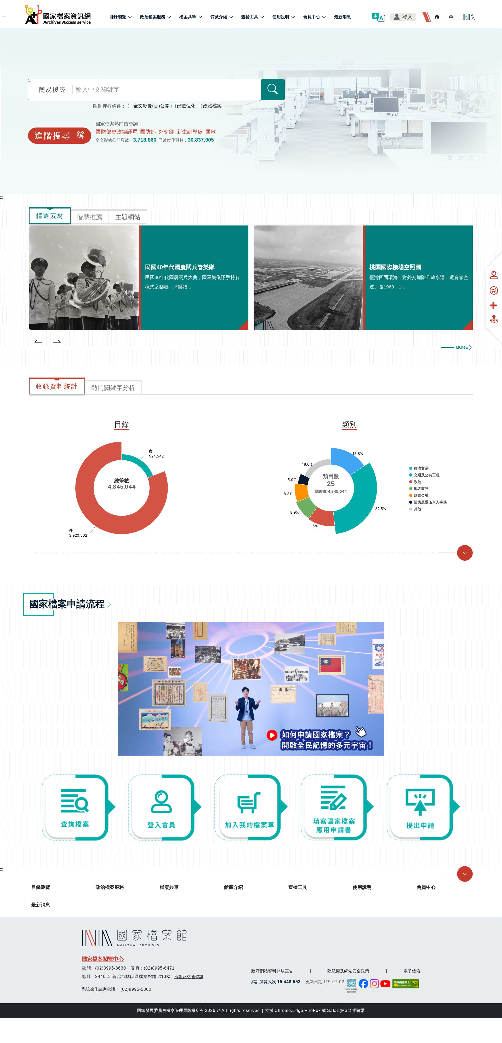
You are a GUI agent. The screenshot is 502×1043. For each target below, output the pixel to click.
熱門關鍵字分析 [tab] (113, 387)
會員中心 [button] (311, 17)
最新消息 (342, 17)
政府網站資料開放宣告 (272, 971)
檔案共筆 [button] (187, 17)
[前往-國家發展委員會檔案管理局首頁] (351, 985)
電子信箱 (411, 971)
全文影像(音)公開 (151, 105)
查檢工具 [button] (249, 17)
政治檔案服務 (110, 887)
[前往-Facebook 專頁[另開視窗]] (363, 984)
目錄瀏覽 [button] (117, 17)
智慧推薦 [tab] (89, 217)
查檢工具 (297, 887)
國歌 (211, 132)
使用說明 (362, 887)
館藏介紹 (233, 887)
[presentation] (38, 342)
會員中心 (426, 887)
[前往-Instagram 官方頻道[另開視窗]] (374, 984)
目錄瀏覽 (40, 887)
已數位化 (186, 105)
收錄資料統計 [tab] (57, 386)
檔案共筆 (169, 887)
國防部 (148, 132)
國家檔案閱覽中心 (103, 959)
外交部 (166, 132)
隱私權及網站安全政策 (348, 971)
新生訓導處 (190, 132)
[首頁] (58, 14)
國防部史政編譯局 (117, 132)
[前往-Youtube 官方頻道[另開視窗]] (385, 983)
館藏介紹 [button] (218, 17)
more (462, 347)
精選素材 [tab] (50, 215)
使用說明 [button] (280, 17)
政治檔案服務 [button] (152, 17)
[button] (378, 17)
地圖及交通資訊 (188, 977)
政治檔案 (212, 105)
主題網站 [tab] (127, 217)
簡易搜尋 (52, 89)
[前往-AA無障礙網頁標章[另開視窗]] (406, 984)
